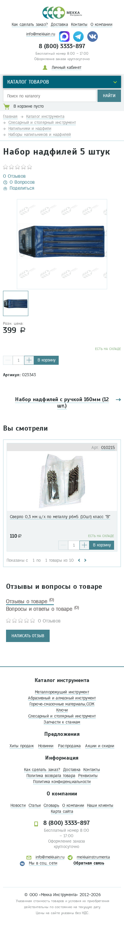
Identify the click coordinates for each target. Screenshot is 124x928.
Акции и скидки (99, 746)
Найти (109, 95)
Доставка (59, 24)
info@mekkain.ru (40, 34)
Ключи (62, 710)
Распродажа (69, 746)
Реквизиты (88, 775)
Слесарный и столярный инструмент (62, 716)
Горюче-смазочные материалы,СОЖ (62, 704)
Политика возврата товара (50, 775)
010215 (108, 447)
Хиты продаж (21, 746)
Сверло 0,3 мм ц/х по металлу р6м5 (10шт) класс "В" (60, 517)
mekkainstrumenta (93, 857)
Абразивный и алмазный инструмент (62, 698)
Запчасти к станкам (62, 722)
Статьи (35, 805)
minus (8, 360)
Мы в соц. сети (43, 863)
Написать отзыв (27, 635)
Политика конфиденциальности (62, 781)
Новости (18, 805)
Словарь (51, 805)
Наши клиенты (100, 805)
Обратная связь (88, 863)
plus (29, 360)
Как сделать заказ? (30, 24)
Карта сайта (62, 811)
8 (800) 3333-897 (62, 46)
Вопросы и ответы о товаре (42, 609)
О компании (101, 24)
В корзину (46, 360)
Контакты (79, 24)
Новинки (46, 746)
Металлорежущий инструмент (62, 692)
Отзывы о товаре (30, 601)
